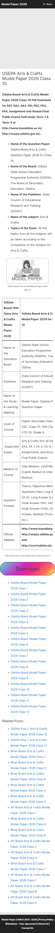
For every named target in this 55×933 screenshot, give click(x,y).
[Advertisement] (27, 38)
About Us (44, 923)
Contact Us (27, 928)
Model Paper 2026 (14, 4)
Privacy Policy (46, 919)
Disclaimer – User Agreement (21, 923)
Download (27, 569)
